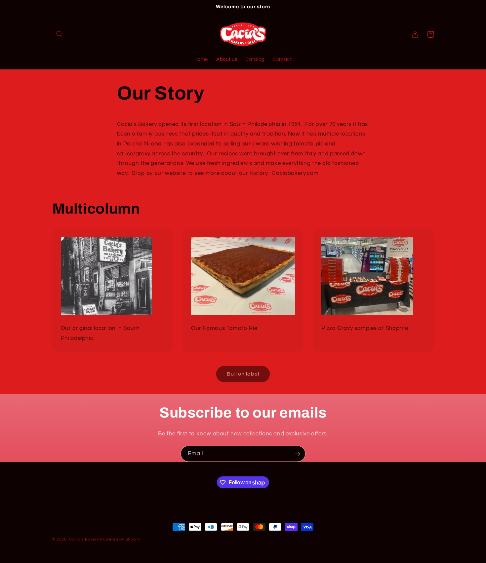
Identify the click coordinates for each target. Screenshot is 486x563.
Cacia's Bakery (84, 539)
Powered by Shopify (120, 539)
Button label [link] (243, 374)
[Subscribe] (297, 454)
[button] (59, 34)
